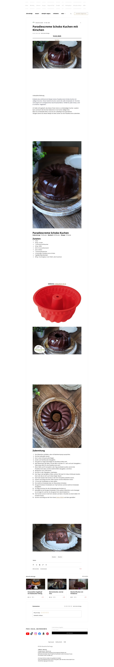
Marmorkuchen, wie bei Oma (56, 576)
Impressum (51, 625)
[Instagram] (35, 617)
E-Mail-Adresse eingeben (57, 610)
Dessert (37, 13)
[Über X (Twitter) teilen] (36, 548)
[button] (71, 13)
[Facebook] (39, 617)
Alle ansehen (85, 559)
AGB (64, 625)
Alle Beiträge (29, 13)
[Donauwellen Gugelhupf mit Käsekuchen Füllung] (35, 567)
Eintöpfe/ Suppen (46, 13)
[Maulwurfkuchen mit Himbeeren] (78, 567)
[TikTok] (31, 617)
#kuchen (60, 540)
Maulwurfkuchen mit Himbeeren (76, 576)
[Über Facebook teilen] (33, 548)
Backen (34, 543)
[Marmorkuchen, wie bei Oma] (57, 567)
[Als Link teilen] (43, 548)
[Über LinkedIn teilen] (39, 548)
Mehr (62, 13)
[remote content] (57, 79)
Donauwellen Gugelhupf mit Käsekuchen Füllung (35, 576)
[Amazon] (43, 617)
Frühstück (56, 13)
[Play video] (57, 331)
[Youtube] (27, 617)
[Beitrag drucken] (46, 548)
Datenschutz (59, 625)
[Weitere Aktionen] (80, 22)
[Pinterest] (47, 617)
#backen (54, 540)
